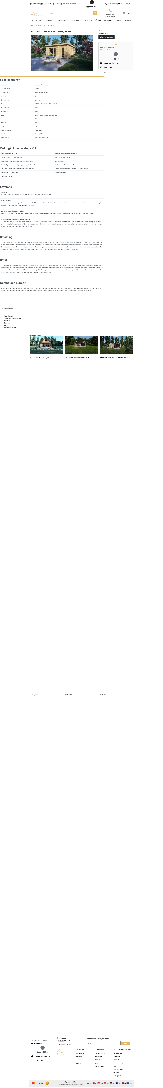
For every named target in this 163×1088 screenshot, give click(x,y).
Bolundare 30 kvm (49, 25)
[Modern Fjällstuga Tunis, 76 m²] (46, 345)
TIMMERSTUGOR (62, 20)
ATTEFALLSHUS (37, 20)
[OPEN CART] (129, 13)
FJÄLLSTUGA (88, 20)
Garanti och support (10, 328)
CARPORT (128, 20)
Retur (6, 325)
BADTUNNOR (108, 20)
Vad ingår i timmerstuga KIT (12, 318)
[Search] (95, 13)
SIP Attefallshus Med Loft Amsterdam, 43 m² (115, 357)
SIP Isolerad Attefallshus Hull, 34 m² (77, 357)
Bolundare (39, 25)
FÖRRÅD (98, 20)
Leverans (7, 321)
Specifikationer (9, 316)
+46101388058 (36, 1043)
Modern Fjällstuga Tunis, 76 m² (40, 358)
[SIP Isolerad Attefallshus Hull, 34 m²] (81, 345)
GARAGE (118, 20)
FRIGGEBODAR (75, 20)
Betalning (7, 323)
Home (31, 25)
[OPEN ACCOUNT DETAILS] (124, 13)
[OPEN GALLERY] (62, 53)
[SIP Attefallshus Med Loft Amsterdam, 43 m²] (116, 345)
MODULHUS (49, 20)
